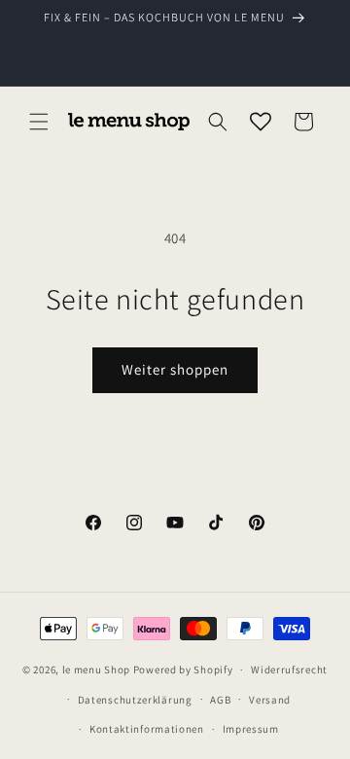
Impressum (251, 729)
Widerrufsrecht (289, 669)
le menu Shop (96, 669)
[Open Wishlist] (260, 121)
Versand (270, 699)
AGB (220, 699)
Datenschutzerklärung (135, 699)
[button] (39, 121)
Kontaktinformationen (146, 729)
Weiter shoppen (175, 369)
